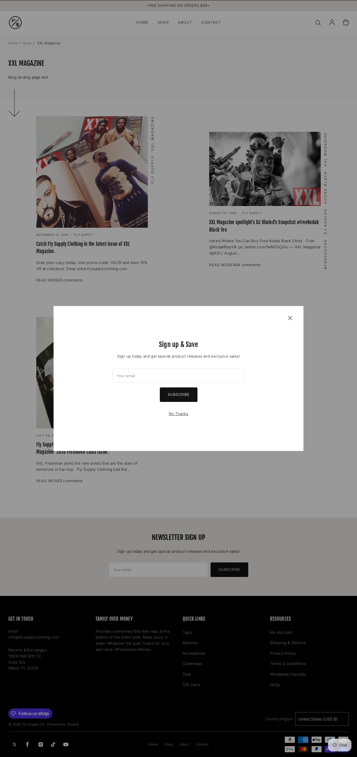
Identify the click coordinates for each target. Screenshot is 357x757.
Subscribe (179, 394)
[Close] (290, 318)
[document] (178, 378)
